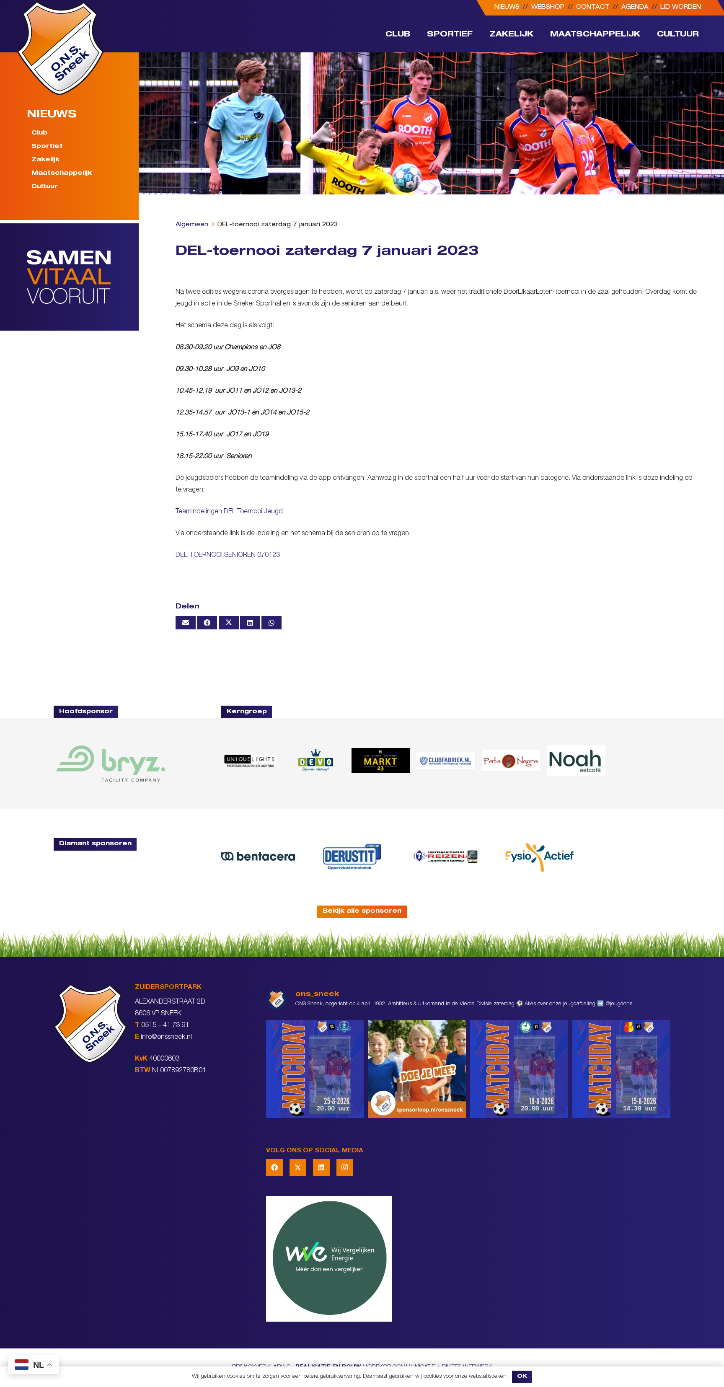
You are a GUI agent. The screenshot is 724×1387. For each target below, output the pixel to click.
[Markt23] (381, 760)
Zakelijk (45, 160)
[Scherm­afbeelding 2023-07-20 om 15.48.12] (352, 856)
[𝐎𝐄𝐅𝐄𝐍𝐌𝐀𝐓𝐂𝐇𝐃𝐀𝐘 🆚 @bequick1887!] (621, 1069)
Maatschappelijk (61, 173)
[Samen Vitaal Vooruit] (83, 277)
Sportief (46, 147)
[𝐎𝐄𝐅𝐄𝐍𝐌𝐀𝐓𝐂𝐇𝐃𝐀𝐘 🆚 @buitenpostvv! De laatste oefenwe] (315, 1069)
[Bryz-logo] (111, 763)
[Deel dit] (207, 622)
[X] (298, 1167)
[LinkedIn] (321, 1167)
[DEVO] (315, 760)
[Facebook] (274, 1167)
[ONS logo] (60, 48)
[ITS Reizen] (446, 856)
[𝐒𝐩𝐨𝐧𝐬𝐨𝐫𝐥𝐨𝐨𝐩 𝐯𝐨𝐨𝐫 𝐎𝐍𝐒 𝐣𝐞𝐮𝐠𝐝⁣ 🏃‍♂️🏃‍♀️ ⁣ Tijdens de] (417, 1069)
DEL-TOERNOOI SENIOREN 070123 (228, 555)
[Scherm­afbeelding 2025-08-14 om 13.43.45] (511, 760)
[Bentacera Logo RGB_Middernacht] (258, 856)
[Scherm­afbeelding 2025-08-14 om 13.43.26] (576, 760)
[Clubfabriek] (445, 760)
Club (39, 133)
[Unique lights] (250, 760)
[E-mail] (186, 622)
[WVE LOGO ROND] (468, 1259)
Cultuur (44, 187)
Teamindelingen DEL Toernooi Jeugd (229, 512)
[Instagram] (344, 1167)
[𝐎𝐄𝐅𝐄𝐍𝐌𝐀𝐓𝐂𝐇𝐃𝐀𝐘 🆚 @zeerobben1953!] (519, 1069)
